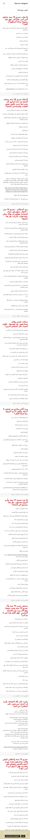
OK (23, 836)
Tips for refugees (21, 3)
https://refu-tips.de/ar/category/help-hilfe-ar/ (16, 747)
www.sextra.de (10, 89)
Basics (17, 753)
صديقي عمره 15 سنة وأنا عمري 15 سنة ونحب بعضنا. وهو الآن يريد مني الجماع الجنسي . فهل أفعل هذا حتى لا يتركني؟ (15, 610)
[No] (28, 834)
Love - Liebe (15, 93)
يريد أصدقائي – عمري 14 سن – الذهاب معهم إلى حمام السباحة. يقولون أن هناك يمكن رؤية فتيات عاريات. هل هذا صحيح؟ (15, 214)
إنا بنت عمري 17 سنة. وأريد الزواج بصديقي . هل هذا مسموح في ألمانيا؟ (16, 502)
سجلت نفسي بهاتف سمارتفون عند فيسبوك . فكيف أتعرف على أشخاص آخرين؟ (15, 324)
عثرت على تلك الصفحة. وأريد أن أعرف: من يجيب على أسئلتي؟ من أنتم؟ (15, 703)
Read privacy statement (12, 836)
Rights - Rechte (15, 203)
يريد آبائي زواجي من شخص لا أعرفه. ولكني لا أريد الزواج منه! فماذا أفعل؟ (15, 411)
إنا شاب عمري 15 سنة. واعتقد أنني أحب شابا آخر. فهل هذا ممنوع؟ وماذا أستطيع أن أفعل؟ (15, 20)
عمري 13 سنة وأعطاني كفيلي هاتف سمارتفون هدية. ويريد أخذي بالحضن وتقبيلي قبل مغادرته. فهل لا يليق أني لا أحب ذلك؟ (15, 764)
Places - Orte (15, 316)
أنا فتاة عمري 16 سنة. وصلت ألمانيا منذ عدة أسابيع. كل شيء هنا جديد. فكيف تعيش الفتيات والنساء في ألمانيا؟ (15, 103)
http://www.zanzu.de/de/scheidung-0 (18, 554)
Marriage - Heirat (14, 494)
